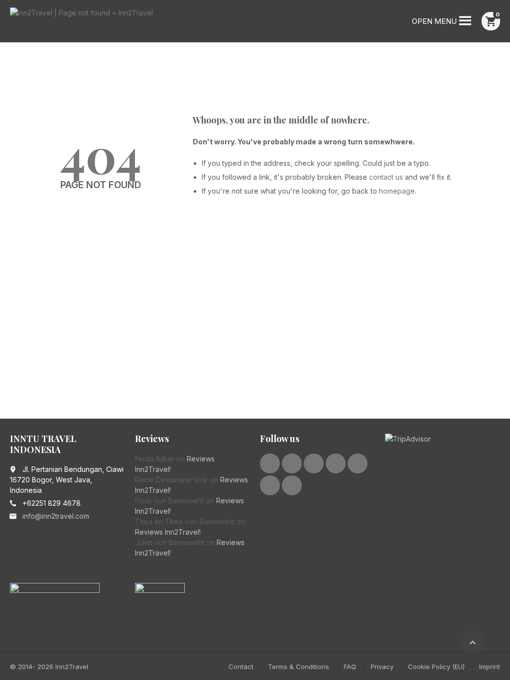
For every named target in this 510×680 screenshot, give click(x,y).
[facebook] (270, 463)
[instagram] (358, 463)
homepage (397, 191)
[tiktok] (292, 485)
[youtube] (336, 463)
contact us (386, 177)
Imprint (489, 667)
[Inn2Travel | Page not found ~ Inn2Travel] (81, 22)
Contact (241, 667)
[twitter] (292, 463)
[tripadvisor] (270, 485)
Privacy (382, 667)
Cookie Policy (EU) (436, 667)
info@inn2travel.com (55, 516)
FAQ (350, 667)
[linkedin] (314, 463)
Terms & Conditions (298, 667)
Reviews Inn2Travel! (168, 532)
